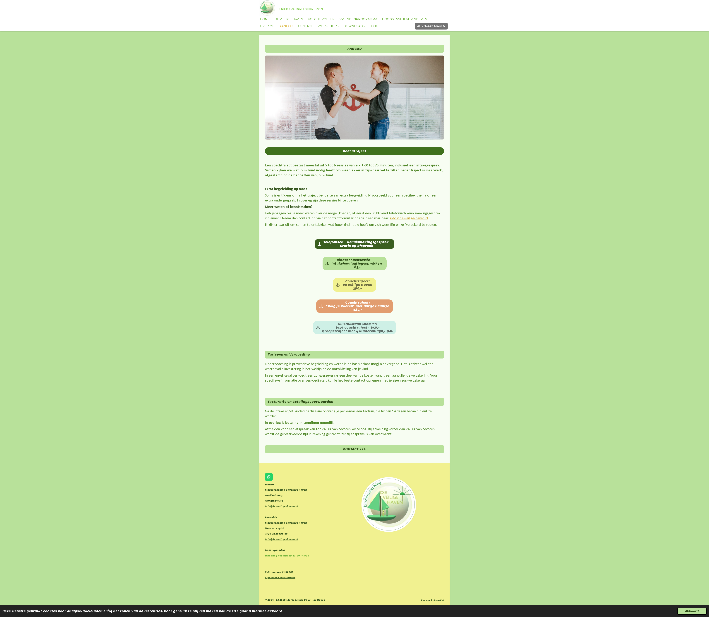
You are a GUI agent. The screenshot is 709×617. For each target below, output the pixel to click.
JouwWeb (439, 600)
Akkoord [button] (692, 611)
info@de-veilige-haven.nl (409, 218)
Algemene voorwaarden (280, 577)
